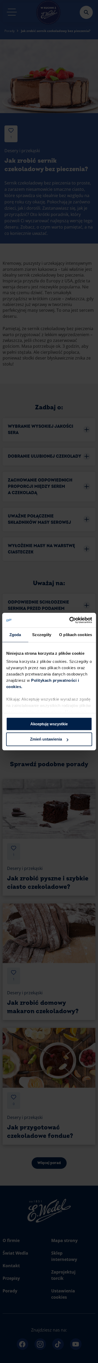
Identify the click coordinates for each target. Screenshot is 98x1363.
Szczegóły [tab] (41, 634)
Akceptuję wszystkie (49, 724)
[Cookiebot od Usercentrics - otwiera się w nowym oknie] (70, 620)
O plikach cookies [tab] (75, 634)
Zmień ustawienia (46, 739)
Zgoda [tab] (15, 634)
